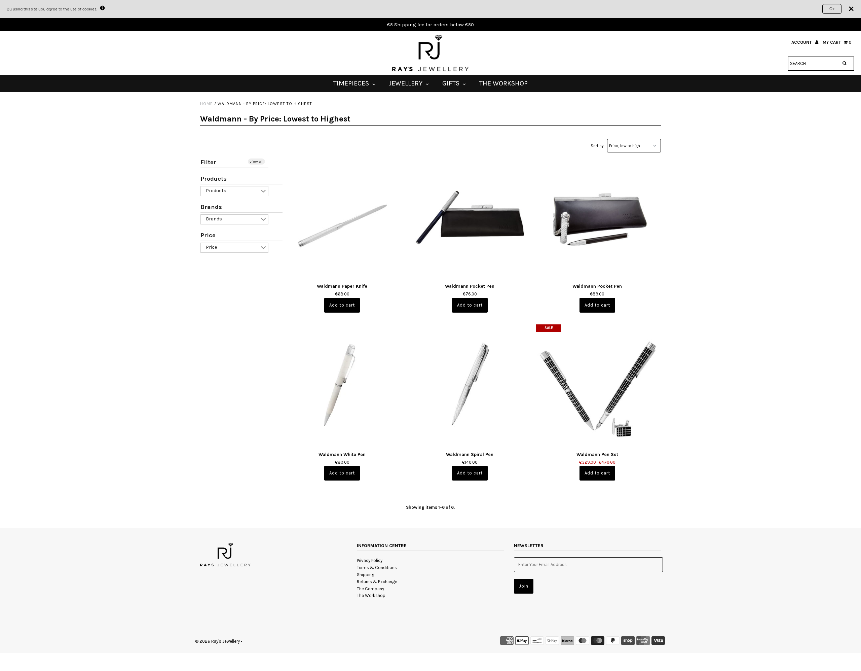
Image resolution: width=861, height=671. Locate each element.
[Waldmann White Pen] (342, 386)
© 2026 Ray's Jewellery (217, 641)
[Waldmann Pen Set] (597, 386)
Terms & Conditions (377, 567)
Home (206, 103)
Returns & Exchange (377, 581)
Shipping (365, 574)
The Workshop (371, 595)
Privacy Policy (369, 560)
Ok (831, 8)
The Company (370, 588)
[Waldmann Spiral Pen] (469, 386)
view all (256, 161)
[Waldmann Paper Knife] (342, 218)
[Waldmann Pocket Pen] (469, 218)
